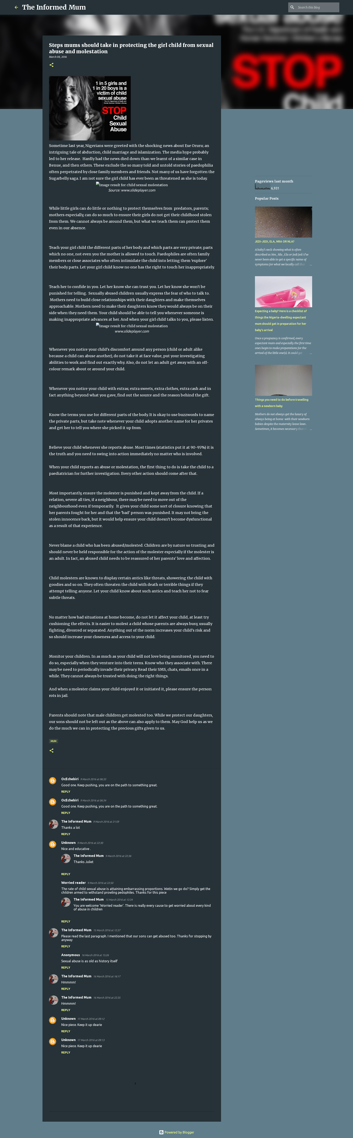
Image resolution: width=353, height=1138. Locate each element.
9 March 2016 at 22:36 (118, 855)
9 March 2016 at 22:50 (100, 882)
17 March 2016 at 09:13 (90, 1040)
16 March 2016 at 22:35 (106, 997)
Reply (65, 791)
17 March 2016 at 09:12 (90, 1018)
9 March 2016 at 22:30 (90, 842)
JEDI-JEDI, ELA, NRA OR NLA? (274, 241)
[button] (51, 65)
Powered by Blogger (179, 1132)
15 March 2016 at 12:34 (119, 899)
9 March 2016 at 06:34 (93, 800)
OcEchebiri (70, 779)
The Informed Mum (54, 7)
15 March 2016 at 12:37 (106, 930)
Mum (53, 741)
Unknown (68, 842)
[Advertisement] (242, 176)
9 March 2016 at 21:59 (106, 821)
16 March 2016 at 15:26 (95, 955)
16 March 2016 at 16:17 (106, 976)
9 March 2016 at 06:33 (93, 779)
